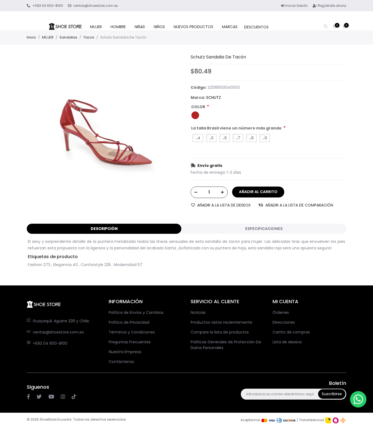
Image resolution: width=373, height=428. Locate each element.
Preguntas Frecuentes (130, 342)
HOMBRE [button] (118, 26)
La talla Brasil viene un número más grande (236, 128)
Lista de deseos (287, 342)
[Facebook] (28, 396)
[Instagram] (51, 396)
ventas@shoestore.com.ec (58, 332)
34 (198, 138)
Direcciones (284, 322)
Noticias (198, 312)
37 (238, 138)
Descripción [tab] (104, 228)
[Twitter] (39, 396)
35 (211, 138)
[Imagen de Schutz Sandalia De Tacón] (100, 127)
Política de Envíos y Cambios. (136, 312)
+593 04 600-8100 (50, 343)
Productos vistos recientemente (221, 322)
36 (224, 138)
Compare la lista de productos (220, 332)
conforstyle (92, 264)
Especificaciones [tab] (264, 228)
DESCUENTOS (256, 27)
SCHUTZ (213, 97)
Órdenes (281, 312)
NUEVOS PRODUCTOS (193, 26)
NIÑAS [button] (140, 26)
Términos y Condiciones (132, 332)
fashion (35, 264)
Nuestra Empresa (125, 352)
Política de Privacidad (129, 322)
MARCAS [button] (230, 26)
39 (264, 138)
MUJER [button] (96, 26)
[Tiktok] (74, 396)
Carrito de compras (291, 332)
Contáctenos (121, 361)
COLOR (198, 107)
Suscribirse (332, 394)
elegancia (62, 264)
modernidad (125, 264)
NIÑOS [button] (159, 26)
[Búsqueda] (326, 27)
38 (251, 138)
